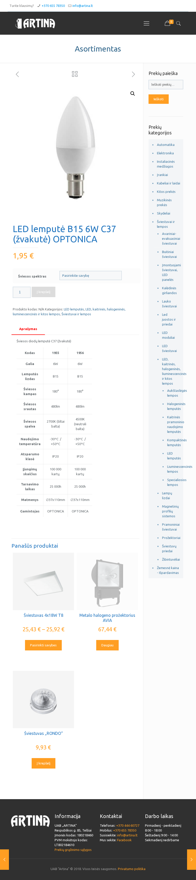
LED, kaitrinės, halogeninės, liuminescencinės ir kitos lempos (170, 371)
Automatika (166, 144)
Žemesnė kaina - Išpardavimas (168, 570)
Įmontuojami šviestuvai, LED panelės (170, 272)
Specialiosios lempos (171, 482)
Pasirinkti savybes (43, 645)
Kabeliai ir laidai (168, 183)
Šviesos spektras (32, 276)
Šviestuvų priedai (169, 548)
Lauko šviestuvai (169, 303)
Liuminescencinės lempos (171, 469)
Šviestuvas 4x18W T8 (43, 615)
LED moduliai (168, 335)
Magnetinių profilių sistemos (170, 511)
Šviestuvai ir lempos (76, 314)
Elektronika (165, 153)
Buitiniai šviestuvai (169, 254)
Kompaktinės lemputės (171, 442)
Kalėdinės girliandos (169, 290)
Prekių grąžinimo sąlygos (73, 849)
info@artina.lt (82, 5)
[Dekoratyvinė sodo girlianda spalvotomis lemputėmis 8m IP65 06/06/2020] (4, 859)
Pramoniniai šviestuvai (170, 527)
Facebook (124, 840)
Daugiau (107, 645)
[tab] (28, 329)
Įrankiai (162, 175)
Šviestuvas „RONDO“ (43, 733)
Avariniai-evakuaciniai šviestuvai (170, 238)
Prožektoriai (170, 537)
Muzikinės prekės (164, 202)
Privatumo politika (131, 869)
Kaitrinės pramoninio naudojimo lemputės (171, 424)
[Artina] (35, 23)
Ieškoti (159, 99)
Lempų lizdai (167, 495)
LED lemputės (74, 309)
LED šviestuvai (169, 348)
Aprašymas (28, 329)
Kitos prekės (166, 191)
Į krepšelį (43, 292)
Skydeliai (163, 213)
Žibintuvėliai (170, 559)
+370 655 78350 (53, 5)
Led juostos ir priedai (169, 319)
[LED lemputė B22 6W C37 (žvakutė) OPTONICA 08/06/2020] (191, 859)
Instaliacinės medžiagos (166, 164)
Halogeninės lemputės (171, 406)
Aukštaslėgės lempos (171, 393)
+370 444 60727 (127, 825)
